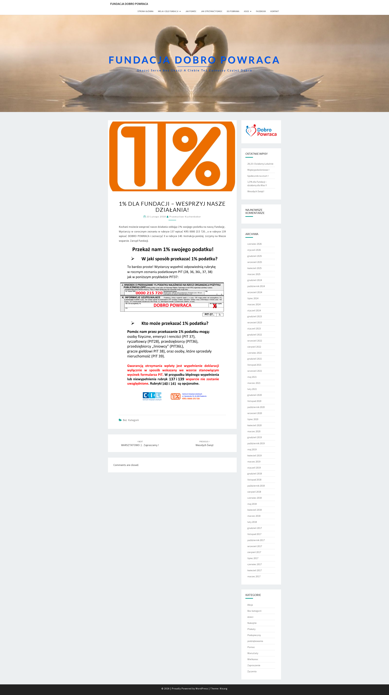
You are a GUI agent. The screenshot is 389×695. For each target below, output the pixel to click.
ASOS (246, 11)
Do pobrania (233, 11)
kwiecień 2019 (254, 455)
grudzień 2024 (254, 280)
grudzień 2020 (254, 394)
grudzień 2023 (254, 316)
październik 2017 (256, 540)
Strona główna (145, 11)
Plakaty (251, 629)
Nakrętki (251, 622)
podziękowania (255, 641)
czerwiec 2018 (254, 497)
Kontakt (274, 11)
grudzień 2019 (254, 437)
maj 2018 (252, 503)
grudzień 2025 (254, 255)
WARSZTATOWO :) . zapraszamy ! (140, 443)
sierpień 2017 (254, 552)
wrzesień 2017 (254, 546)
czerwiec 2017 (254, 564)
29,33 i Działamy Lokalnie (260, 163)
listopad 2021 (254, 364)
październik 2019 (256, 443)
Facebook (261, 11)
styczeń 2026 (254, 249)
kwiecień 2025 (254, 268)
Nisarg (223, 688)
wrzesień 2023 (254, 322)
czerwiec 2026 (254, 243)
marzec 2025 (253, 274)
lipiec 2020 (252, 419)
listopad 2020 (254, 400)
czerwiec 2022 (254, 352)
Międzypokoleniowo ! (258, 169)
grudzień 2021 (254, 358)
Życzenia (251, 671)
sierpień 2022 (254, 346)
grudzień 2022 (254, 334)
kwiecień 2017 (254, 570)
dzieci (250, 616)
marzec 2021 (253, 382)
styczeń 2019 (254, 467)
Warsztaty (252, 653)
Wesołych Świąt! (255, 191)
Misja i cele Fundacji (168, 11)
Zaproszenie (253, 665)
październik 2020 (256, 407)
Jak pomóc (190, 11)
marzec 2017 (253, 576)
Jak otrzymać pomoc (211, 11)
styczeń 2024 (254, 310)
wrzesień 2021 (254, 370)
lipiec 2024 (252, 298)
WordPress (202, 688)
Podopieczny (254, 635)
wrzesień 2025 (254, 262)
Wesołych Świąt (204, 443)
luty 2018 (252, 521)
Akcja (250, 604)
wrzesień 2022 (254, 340)
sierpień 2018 (254, 491)
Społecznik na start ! (258, 175)
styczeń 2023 (254, 328)
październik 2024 (256, 286)
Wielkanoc (252, 659)
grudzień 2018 (254, 473)
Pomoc (251, 647)
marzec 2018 (253, 515)
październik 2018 (256, 485)
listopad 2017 (254, 534)
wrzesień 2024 (254, 292)
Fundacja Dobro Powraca (129, 4)
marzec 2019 (253, 461)
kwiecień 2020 (254, 425)
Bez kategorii (131, 420)
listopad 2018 (254, 479)
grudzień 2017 (254, 527)
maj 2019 (252, 449)
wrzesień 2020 (254, 413)
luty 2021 (252, 389)
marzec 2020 (253, 431)
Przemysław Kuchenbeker (185, 216)
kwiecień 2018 (254, 509)
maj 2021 (252, 376)
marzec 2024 (253, 304)
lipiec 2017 (252, 558)
